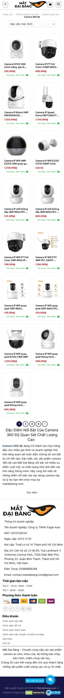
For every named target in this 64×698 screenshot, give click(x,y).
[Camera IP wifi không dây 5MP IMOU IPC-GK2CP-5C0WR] (47, 193)
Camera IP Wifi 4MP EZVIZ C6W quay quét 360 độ (16, 162)
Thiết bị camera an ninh (27, 14)
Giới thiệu (7, 639)
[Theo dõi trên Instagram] (5, 609)
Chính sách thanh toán (14, 630)
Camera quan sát (50, 14)
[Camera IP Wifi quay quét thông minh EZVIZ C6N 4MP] (47, 338)
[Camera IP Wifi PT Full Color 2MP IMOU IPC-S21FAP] (16, 242)
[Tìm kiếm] (58, 4)
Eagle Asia (19, 692)
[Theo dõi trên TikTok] (11, 609)
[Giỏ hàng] (50, 4)
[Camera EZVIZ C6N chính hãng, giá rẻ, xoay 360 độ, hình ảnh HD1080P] (16, 49)
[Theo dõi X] (17, 609)
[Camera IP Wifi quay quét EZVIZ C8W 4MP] (16, 338)
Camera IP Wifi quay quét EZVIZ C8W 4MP (16, 355)
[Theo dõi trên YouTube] (29, 609)
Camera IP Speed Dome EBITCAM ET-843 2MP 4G (46, 114)
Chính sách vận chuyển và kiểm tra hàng (23, 634)
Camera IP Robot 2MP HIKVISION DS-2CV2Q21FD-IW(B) (16, 114)
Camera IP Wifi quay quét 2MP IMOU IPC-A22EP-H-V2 (46, 307)
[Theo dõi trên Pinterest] (23, 609)
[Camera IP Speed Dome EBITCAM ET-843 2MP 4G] (47, 97)
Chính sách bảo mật (12, 621)
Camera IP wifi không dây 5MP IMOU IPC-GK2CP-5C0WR (47, 210)
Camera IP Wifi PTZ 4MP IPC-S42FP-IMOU (46, 259)
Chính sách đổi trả (11, 625)
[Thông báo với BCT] (53, 692)
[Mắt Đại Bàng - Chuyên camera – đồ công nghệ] (30, 4)
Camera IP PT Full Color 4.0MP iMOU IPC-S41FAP (45, 66)
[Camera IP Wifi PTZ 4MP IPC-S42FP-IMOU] (47, 242)
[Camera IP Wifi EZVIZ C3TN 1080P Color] (47, 145)
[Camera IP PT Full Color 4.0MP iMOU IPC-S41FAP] (47, 49)
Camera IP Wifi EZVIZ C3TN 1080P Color (47, 162)
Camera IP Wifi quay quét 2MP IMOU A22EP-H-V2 (15, 307)
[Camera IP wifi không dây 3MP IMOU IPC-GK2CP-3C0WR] (16, 193)
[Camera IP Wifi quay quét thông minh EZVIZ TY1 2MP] (16, 387)
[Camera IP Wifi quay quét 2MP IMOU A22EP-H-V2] (16, 290)
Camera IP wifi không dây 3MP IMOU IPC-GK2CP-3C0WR (16, 210)
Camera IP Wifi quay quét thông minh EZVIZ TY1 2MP (15, 404)
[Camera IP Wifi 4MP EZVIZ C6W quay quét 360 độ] (16, 145)
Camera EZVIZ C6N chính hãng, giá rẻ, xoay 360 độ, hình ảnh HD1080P (14, 66)
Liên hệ (6, 643)
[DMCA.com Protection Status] (35, 692)
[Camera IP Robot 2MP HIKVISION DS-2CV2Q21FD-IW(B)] (16, 97)
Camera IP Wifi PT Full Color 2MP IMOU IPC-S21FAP (16, 259)
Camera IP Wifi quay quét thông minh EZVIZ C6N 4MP (46, 355)
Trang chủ (7, 14)
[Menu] (5, 4)
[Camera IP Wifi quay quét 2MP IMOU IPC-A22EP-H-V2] (47, 290)
